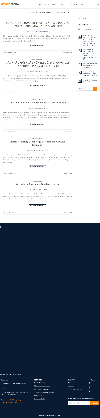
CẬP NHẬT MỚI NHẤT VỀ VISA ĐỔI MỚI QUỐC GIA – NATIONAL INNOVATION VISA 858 (90, 54)
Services (61, 4)
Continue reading (37, 45)
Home (39, 4)
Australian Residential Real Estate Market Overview (37, 102)
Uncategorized (37, 20)
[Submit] (95, 89)
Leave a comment (67, 52)
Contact (88, 4)
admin (46, 31)
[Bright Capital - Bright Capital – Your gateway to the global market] (10, 4)
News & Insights (72, 4)
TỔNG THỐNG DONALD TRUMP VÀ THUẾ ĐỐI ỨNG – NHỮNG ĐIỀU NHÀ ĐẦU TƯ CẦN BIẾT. (89, 40)
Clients (53, 4)
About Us (46, 4)
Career (81, 4)
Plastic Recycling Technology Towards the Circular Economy (90, 73)
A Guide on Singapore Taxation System (37, 184)
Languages (96, 4)
